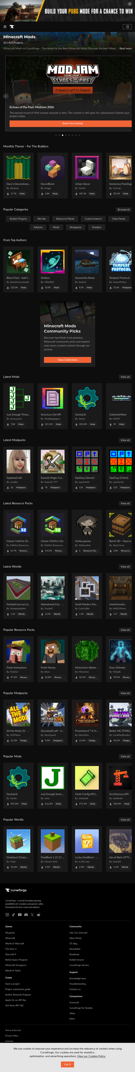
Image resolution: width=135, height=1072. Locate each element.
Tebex (72, 1013)
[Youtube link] (20, 915)
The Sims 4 (10, 949)
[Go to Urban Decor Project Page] (87, 175)
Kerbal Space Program (16, 960)
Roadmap (74, 954)
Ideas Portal (75, 938)
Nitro (72, 1019)
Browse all (124, 209)
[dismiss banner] (130, 4)
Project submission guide (17, 989)
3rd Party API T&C (14, 1005)
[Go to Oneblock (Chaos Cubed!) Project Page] (18, 849)
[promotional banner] (67, 10)
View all (125, 376)
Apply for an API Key (15, 1000)
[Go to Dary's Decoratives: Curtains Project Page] (18, 175)
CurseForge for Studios (81, 1008)
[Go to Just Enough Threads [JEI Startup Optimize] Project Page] (18, 406)
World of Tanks (13, 971)
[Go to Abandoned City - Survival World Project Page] (53, 596)
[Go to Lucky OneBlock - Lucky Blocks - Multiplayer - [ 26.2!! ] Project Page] (87, 849)
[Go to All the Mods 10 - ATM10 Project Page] (18, 722)
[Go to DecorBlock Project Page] (53, 175)
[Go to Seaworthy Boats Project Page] (87, 269)
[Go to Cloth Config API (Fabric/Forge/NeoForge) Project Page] (87, 786)
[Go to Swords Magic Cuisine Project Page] (53, 469)
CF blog (73, 944)
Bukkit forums (76, 960)
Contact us (75, 989)
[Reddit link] (38, 915)
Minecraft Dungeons (15, 965)
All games (10, 933)
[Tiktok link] (13, 915)
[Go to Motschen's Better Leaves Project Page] (87, 659)
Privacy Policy (11, 1036)
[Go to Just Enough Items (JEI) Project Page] (53, 786)
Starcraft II (10, 954)
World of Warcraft (14, 944)
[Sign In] (127, 26)
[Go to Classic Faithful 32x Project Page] (53, 533)
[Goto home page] (11, 26)
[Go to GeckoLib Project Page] (87, 406)
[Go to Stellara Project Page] (53, 269)
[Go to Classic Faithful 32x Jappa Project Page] (18, 533)
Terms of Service (13, 1030)
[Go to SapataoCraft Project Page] (18, 469)
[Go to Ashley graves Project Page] (87, 533)
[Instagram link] (7, 915)
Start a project (12, 984)
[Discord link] (26, 915)
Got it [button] (67, 1064)
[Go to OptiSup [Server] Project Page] (87, 469)
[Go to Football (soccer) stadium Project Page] (18, 596)
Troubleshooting (77, 984)
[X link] (32, 915)
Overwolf (74, 1003)
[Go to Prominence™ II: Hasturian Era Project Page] (87, 722)
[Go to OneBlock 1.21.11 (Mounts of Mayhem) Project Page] (53, 849)
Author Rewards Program (18, 995)
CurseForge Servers (79, 965)
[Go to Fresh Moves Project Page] (53, 659)
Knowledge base (77, 978)
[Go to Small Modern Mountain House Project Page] (87, 596)
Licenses (9, 1041)
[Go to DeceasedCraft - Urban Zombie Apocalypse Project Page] (53, 722)
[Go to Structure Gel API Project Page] (53, 406)
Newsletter (75, 949)
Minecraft (10, 938)
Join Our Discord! (78, 933)
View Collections (67, 360)
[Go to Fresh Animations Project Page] (18, 659)
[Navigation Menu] (5, 26)
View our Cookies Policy (91, 1056)
